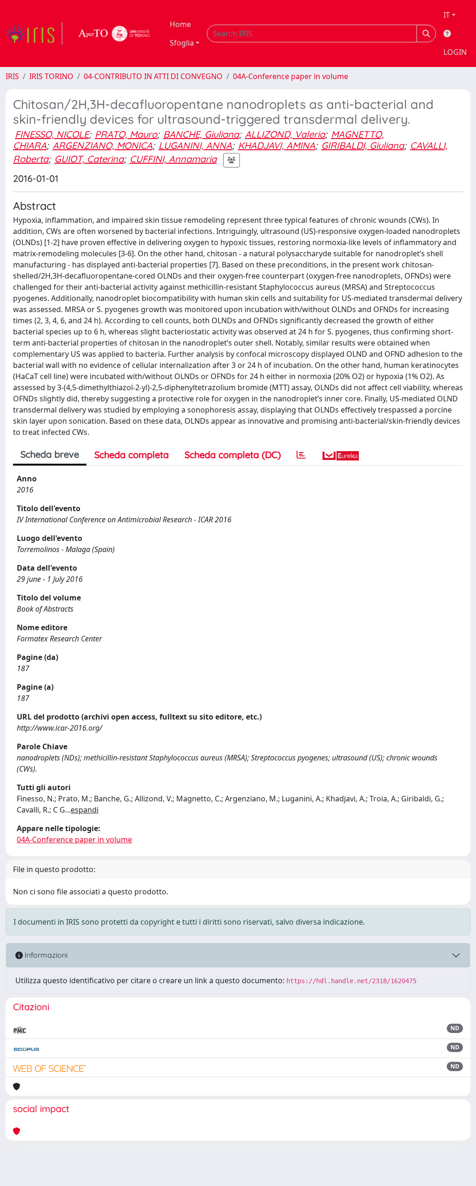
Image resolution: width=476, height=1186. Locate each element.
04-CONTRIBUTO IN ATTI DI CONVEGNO (153, 76)
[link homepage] (34, 33)
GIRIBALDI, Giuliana (362, 145)
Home (180, 24)
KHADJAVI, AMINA (276, 145)
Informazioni (45, 954)
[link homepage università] (114, 33)
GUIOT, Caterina (89, 159)
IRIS (12, 76)
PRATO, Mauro (126, 134)
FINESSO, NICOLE (52, 134)
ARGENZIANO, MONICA (102, 145)
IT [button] (446, 15)
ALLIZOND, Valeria (285, 134)
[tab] (301, 455)
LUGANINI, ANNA (195, 145)
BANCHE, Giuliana (201, 134)
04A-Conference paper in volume (290, 76)
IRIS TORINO (51, 76)
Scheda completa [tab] (131, 454)
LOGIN (455, 52)
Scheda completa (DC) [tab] (233, 454)
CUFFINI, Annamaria (173, 159)
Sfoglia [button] (182, 43)
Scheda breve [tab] (49, 454)
